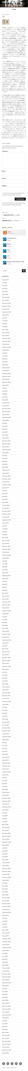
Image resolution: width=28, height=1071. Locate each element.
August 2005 (5, 985)
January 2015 (5, 654)
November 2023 (6, 376)
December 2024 (6, 338)
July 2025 (4, 318)
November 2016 (6, 605)
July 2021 (4, 455)
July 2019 (4, 526)
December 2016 (6, 602)
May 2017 (4, 587)
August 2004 (5, 1017)
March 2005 (5, 1000)
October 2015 (5, 637)
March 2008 (5, 895)
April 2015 (4, 646)
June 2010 (4, 815)
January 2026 (5, 300)
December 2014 (6, 657)
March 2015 (5, 648)
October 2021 (5, 446)
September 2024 (6, 347)
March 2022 (5, 435)
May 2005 (4, 994)
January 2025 (5, 335)
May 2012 (4, 748)
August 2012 (5, 739)
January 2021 (5, 473)
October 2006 (5, 944)
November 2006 (6, 941)
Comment (5, 151)
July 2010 (4, 813)
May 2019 (4, 531)
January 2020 (5, 508)
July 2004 (4, 1020)
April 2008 (5, 892)
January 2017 (5, 599)
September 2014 (6, 666)
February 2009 (6, 862)
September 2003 (6, 1050)
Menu (14, 9)
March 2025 (5, 329)
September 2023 (6, 382)
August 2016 (5, 613)
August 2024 (5, 350)
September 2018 (6, 555)
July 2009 (4, 848)
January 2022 (5, 438)
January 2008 (5, 900)
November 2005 (6, 977)
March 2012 (5, 754)
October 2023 (5, 379)
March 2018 (5, 572)
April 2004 (5, 1029)
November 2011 (6, 766)
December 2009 (6, 833)
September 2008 (6, 877)
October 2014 (5, 663)
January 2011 (5, 795)
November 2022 (6, 411)
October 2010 (5, 804)
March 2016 (5, 628)
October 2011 (5, 769)
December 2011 (6, 763)
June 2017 (4, 584)
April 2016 (4, 625)
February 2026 (6, 297)
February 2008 (6, 897)
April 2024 (5, 361)
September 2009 (6, 842)
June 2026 (4, 285)
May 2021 (4, 461)
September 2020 (6, 484)
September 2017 (6, 575)
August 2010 (5, 810)
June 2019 (4, 528)
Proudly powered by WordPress (9, 1067)
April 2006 (5, 962)
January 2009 (5, 865)
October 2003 (5, 1047)
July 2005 (4, 988)
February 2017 (5, 596)
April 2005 (5, 997)
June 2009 (5, 851)
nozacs (9, 231)
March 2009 (5, 859)
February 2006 (6, 968)
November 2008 (6, 871)
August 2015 (5, 643)
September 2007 (6, 912)
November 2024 (6, 341)
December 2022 (6, 408)
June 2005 (5, 991)
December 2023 (6, 373)
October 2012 (5, 733)
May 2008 (4, 889)
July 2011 (4, 777)
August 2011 (5, 774)
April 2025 (5, 326)
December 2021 (6, 441)
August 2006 (5, 950)
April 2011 (4, 786)
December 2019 (6, 511)
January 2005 (5, 1003)
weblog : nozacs (11, 2)
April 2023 (5, 397)
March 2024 (5, 364)
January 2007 (5, 936)
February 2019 (5, 540)
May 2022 (4, 429)
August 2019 (5, 523)
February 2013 (5, 722)
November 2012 (6, 731)
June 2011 (4, 780)
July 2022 (4, 423)
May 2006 (4, 959)
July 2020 (4, 490)
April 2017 (4, 590)
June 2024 (4, 356)
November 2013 (6, 695)
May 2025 (4, 323)
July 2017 (4, 581)
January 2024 (5, 370)
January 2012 (5, 760)
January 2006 (5, 971)
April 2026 (5, 291)
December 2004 (6, 1006)
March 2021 (5, 467)
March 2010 (5, 824)
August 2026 (5, 279)
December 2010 (6, 798)
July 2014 (4, 672)
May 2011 (4, 783)
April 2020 (5, 499)
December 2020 (6, 476)
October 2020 (5, 482)
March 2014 (5, 684)
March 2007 (5, 930)
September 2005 (6, 982)
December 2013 (6, 692)
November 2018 (6, 549)
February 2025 (6, 332)
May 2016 (4, 622)
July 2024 (4, 353)
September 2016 (6, 610)
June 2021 (4, 458)
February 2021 (5, 470)
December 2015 (6, 634)
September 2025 (6, 312)
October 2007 (5, 909)
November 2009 (6, 836)
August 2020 (5, 487)
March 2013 (5, 719)
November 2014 (6, 660)
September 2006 (6, 947)
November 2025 (6, 306)
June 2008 (5, 886)
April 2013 (4, 716)
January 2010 (5, 830)
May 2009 (4, 854)
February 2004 (6, 1035)
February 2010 (5, 827)
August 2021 (5, 452)
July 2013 (4, 707)
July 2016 (4, 616)
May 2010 (4, 818)
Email (4, 178)
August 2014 (5, 669)
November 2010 (6, 801)
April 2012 (4, 751)
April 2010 (4, 821)
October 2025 (5, 309)
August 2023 (5, 385)
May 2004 (4, 1026)
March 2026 (5, 294)
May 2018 (4, 566)
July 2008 (4, 883)
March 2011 (5, 789)
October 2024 (5, 344)
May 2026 (4, 288)
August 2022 (5, 420)
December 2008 (6, 868)
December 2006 (6, 938)
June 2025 (4, 320)
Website (4, 186)
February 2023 (6, 402)
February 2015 (5, 651)
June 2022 (4, 426)
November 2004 (6, 1009)
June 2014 (4, 675)
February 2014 (5, 687)
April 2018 (4, 569)
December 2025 (6, 303)
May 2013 (4, 713)
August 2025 (5, 315)
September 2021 (6, 449)
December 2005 (6, 974)
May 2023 (4, 394)
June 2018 (4, 564)
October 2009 (5, 839)
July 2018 (4, 561)
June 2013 (4, 710)
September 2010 (6, 807)
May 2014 (4, 678)
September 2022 (6, 417)
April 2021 (4, 464)
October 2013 (5, 698)
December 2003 (6, 1041)
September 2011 (6, 772)
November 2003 (6, 1044)
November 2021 (6, 444)
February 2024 (6, 367)
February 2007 (6, 933)
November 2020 (6, 479)
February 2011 (5, 792)
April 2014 (4, 681)
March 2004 (5, 1032)
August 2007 (5, 915)
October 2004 (5, 1012)
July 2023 (4, 388)
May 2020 (4, 496)
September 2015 (6, 640)
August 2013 (5, 704)
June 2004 (5, 1023)
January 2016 (5, 631)
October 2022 (5, 414)
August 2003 (5, 1053)
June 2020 (4, 493)
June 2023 (4, 391)
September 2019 (6, 520)
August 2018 (5, 558)
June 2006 (5, 956)
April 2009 (5, 856)
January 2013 (5, 725)
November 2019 (6, 514)
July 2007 (4, 918)
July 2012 (4, 742)
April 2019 (4, 534)
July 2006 (4, 953)
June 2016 (4, 619)
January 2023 (5, 405)
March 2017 (5, 593)
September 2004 (6, 1015)
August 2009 (5, 845)
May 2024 (4, 359)
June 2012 (4, 745)
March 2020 (5, 502)
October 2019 (5, 517)
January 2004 (5, 1038)
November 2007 (6, 906)
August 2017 (5, 578)
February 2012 (5, 757)
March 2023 (5, 400)
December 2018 (6, 546)
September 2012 (6, 736)
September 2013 (6, 701)
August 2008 (5, 880)
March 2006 (5, 965)
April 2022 (4, 432)
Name (4, 171)
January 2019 (5, 543)
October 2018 (5, 552)
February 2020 (6, 505)
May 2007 (4, 924)
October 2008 (5, 874)
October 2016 (5, 608)
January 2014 (5, 690)
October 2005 (5, 979)
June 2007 (4, 921)
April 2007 (5, 927)
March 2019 (5, 537)
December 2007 (6, 903)
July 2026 (4, 282)
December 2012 (6, 728)
